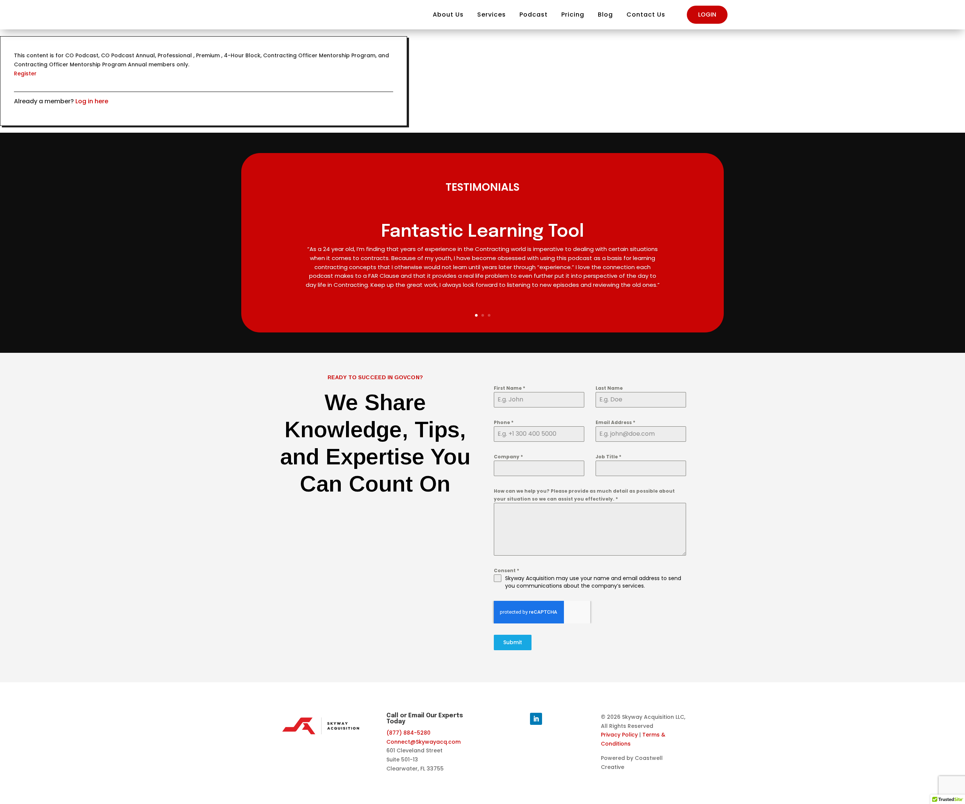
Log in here (91, 101)
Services (491, 14)
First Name (509, 388)
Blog (605, 14)
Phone (503, 422)
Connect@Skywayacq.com (423, 742)
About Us (448, 14)
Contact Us (645, 14)
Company (508, 456)
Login (707, 14)
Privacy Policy (619, 734)
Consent (506, 570)
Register (25, 73)
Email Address (615, 422)
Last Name (609, 388)
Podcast (533, 14)
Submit (512, 642)
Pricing (572, 14)
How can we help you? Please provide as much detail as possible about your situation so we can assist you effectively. (584, 495)
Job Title (608, 456)
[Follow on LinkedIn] (536, 719)
